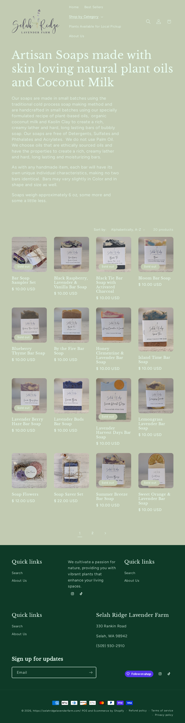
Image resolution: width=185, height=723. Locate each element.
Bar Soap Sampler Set (24, 280)
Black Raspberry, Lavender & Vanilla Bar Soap (71, 282)
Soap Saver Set (69, 494)
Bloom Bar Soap (154, 278)
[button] (85, 17)
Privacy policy (164, 714)
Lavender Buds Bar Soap (69, 421)
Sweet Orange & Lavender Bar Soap (154, 498)
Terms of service (162, 710)
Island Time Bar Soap (154, 359)
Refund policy (138, 710)
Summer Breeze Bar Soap (112, 496)
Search (17, 573)
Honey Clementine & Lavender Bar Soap (110, 355)
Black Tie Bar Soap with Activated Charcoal (109, 285)
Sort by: (100, 230)
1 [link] (80, 533)
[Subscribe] (91, 672)
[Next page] (105, 533)
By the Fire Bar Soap (69, 350)
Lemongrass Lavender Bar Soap (151, 423)
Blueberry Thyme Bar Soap (28, 350)
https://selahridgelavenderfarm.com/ (57, 710)
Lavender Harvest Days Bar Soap (113, 432)
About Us (19, 581)
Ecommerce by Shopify (109, 710)
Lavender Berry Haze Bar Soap (27, 421)
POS (84, 710)
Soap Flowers (25, 494)
